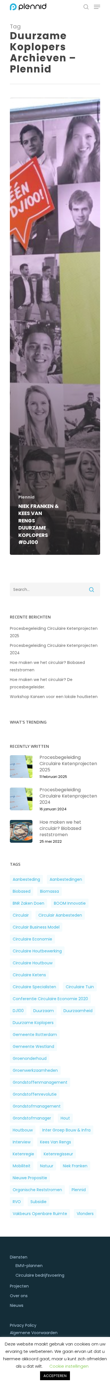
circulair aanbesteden (60, 915)
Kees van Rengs (55, 1142)
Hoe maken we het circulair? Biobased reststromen (47, 666)
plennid (79, 1190)
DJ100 (18, 1011)
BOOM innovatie (70, 903)
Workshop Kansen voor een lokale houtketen (54, 696)
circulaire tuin (80, 987)
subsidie (38, 1202)
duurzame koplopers (33, 1022)
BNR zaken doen (28, 903)
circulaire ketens (29, 975)
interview (21, 1142)
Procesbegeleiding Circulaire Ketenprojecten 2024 (54, 649)
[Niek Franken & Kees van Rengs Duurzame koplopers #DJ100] (55, 326)
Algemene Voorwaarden (34, 1333)
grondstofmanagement (37, 1106)
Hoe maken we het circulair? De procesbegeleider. (41, 683)
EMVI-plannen (29, 1265)
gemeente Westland (33, 1046)
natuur (46, 1166)
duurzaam (43, 1011)
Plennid (26, 497)
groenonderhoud (30, 1058)
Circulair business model (36, 927)
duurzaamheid (78, 1011)
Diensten (18, 1257)
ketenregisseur (58, 1154)
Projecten (19, 1286)
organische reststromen (37, 1190)
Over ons (19, 1296)
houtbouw (23, 1130)
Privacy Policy (23, 1325)
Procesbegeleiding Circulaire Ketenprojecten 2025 (54, 632)
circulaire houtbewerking (37, 951)
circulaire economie (32, 939)
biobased (21, 891)
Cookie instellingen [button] (69, 1366)
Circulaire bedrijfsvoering (40, 1275)
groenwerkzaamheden (35, 1070)
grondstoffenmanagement (40, 1082)
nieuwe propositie (30, 1178)
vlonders (85, 1213)
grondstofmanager (32, 1118)
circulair (21, 915)
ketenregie (23, 1154)
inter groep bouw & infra (66, 1130)
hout (65, 1118)
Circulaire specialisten (34, 987)
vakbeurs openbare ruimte (40, 1213)
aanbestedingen (66, 879)
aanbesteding (26, 879)
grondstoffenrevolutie (35, 1094)
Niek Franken (75, 1166)
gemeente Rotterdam (35, 1034)
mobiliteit (21, 1166)
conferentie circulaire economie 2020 (50, 999)
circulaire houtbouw (32, 963)
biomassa (49, 891)
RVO (17, 1202)
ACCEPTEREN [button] (55, 1375)
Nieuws (16, 1305)
